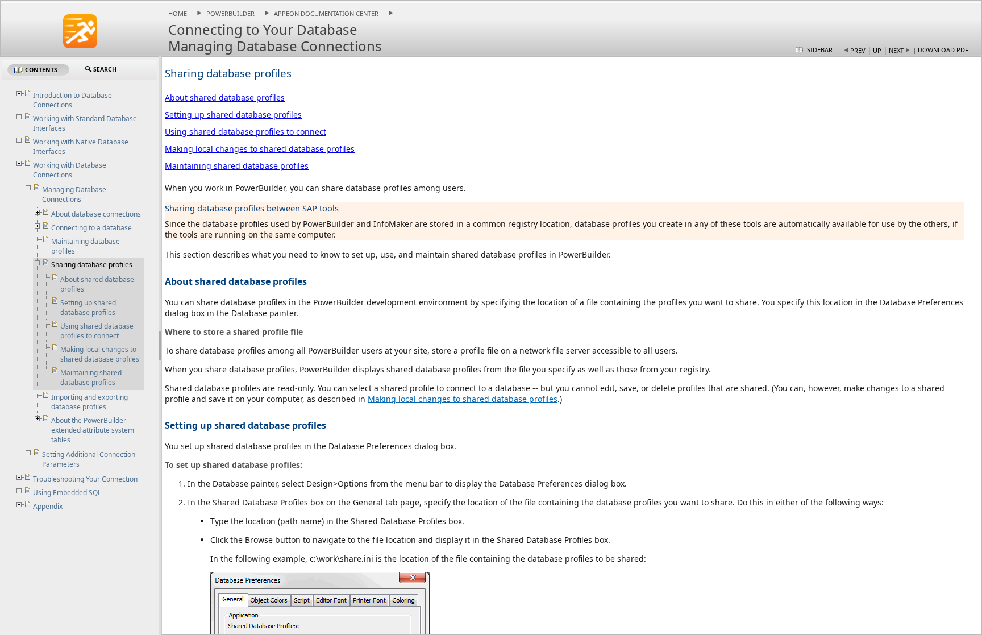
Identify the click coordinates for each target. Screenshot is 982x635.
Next (896, 50)
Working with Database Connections (69, 170)
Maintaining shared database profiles (237, 165)
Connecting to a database (91, 228)
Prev (858, 50)
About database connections (96, 214)
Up (877, 50)
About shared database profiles (225, 97)
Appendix (48, 506)
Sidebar (820, 49)
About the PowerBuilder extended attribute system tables (92, 430)
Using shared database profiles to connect (245, 131)
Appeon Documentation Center (326, 13)
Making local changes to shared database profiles (260, 148)
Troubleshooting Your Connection (85, 479)
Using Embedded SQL (67, 492)
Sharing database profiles (91, 264)
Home (177, 13)
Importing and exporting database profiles (89, 402)
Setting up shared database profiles (233, 114)
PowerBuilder (230, 13)
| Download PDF (940, 49)
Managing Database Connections (74, 194)
